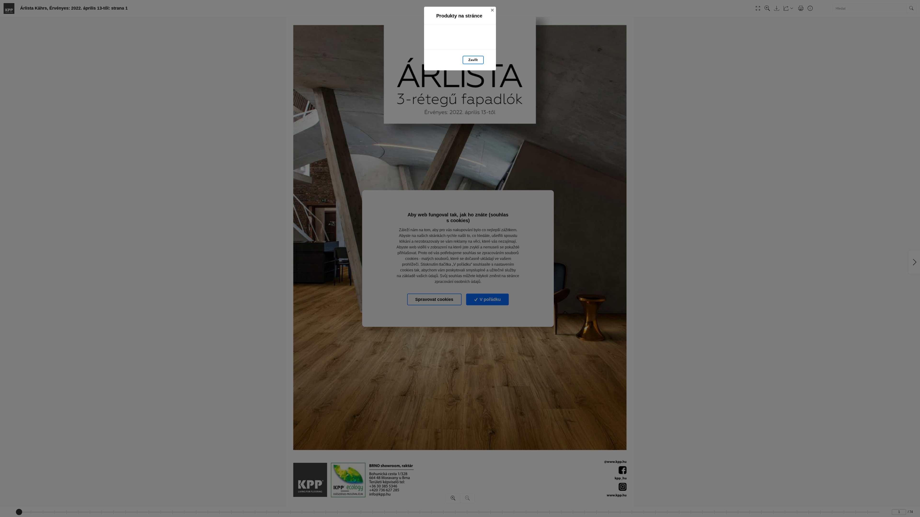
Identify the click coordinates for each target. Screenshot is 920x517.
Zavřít (473, 60)
